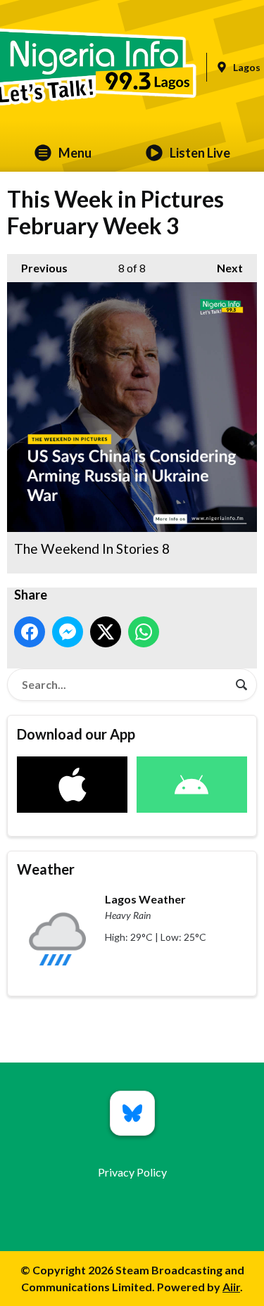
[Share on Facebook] (29, 631)
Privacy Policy (132, 1172)
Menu (75, 152)
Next (223, 267)
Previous (37, 267)
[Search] (241, 684)
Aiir (231, 1286)
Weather (46, 869)
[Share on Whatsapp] (143, 631)
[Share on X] (105, 631)
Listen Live (200, 152)
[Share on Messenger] (67, 631)
